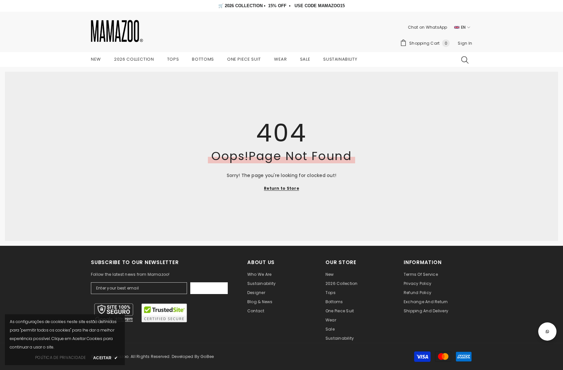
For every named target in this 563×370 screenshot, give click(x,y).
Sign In (465, 43)
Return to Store (281, 188)
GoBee (207, 356)
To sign (209, 288)
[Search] (465, 60)
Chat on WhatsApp (427, 27)
